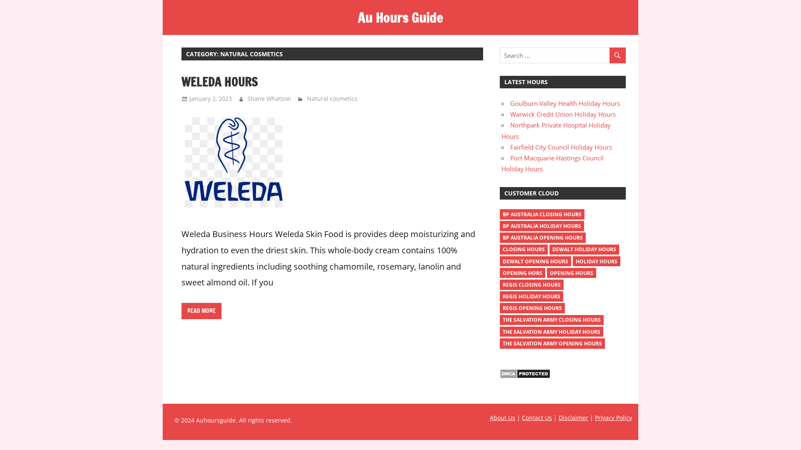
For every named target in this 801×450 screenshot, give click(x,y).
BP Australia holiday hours (542, 226)
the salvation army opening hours (552, 343)
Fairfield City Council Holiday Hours (561, 147)
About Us (502, 418)
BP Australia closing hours (542, 214)
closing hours (524, 249)
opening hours (571, 273)
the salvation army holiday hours (551, 331)
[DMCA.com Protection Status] (525, 376)
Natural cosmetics (332, 98)
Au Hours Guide (400, 17)
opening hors (522, 273)
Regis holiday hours (531, 296)
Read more (201, 311)
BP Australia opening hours (543, 237)
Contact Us (537, 418)
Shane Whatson (269, 98)
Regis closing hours (532, 284)
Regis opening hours (532, 308)
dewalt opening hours (535, 261)
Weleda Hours (219, 81)
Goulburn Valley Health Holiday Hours (565, 103)
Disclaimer (573, 418)
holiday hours (596, 261)
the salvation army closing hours (552, 319)
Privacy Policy (613, 418)
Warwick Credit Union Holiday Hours (563, 114)
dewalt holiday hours (584, 249)
